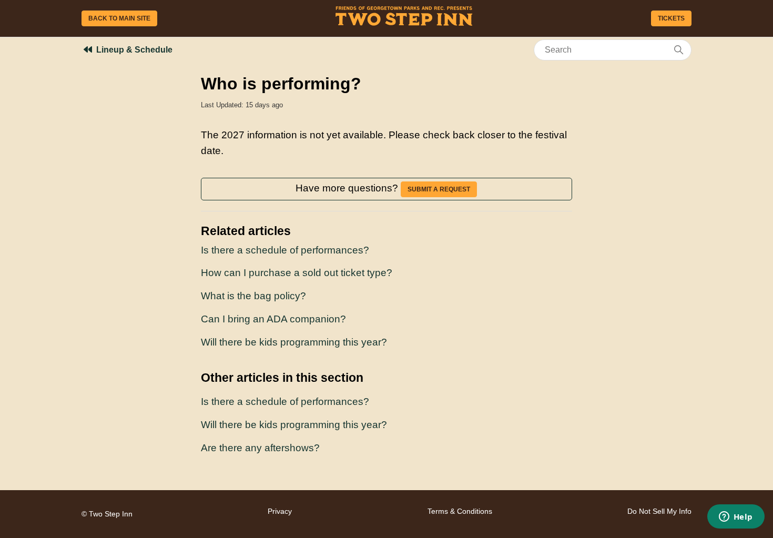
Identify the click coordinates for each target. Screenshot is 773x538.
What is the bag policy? (253, 295)
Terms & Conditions (460, 511)
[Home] (404, 22)
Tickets (671, 18)
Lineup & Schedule (134, 49)
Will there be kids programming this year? (294, 342)
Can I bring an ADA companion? (273, 318)
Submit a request (439, 189)
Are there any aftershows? (260, 447)
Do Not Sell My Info (659, 511)
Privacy (280, 511)
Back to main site (119, 18)
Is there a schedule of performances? (285, 250)
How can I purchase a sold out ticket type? (296, 272)
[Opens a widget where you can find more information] (736, 517)
